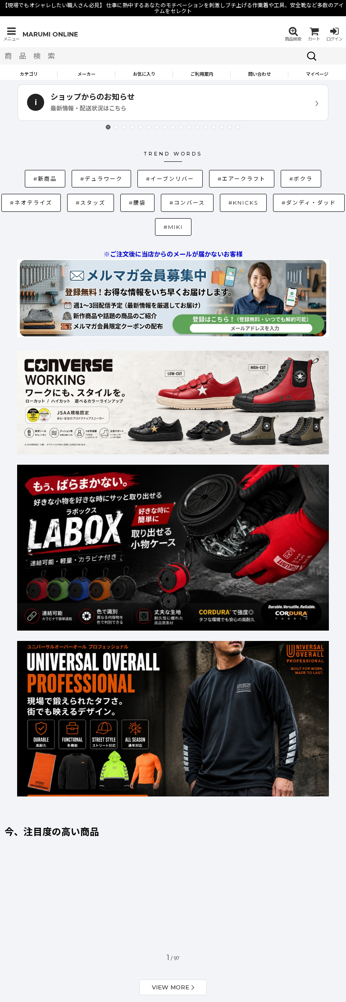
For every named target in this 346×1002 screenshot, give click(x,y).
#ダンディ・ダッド (250, 201)
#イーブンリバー (143, 177)
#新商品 (35, 178)
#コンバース (144, 202)
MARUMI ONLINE (50, 34)
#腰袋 (94, 202)
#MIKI (304, 202)
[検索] (312, 56)
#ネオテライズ (306, 177)
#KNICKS (196, 201)
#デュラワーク (86, 177)
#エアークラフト (203, 177)
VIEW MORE (170, 963)
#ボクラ (256, 178)
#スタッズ (47, 202)
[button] (11, 34)
